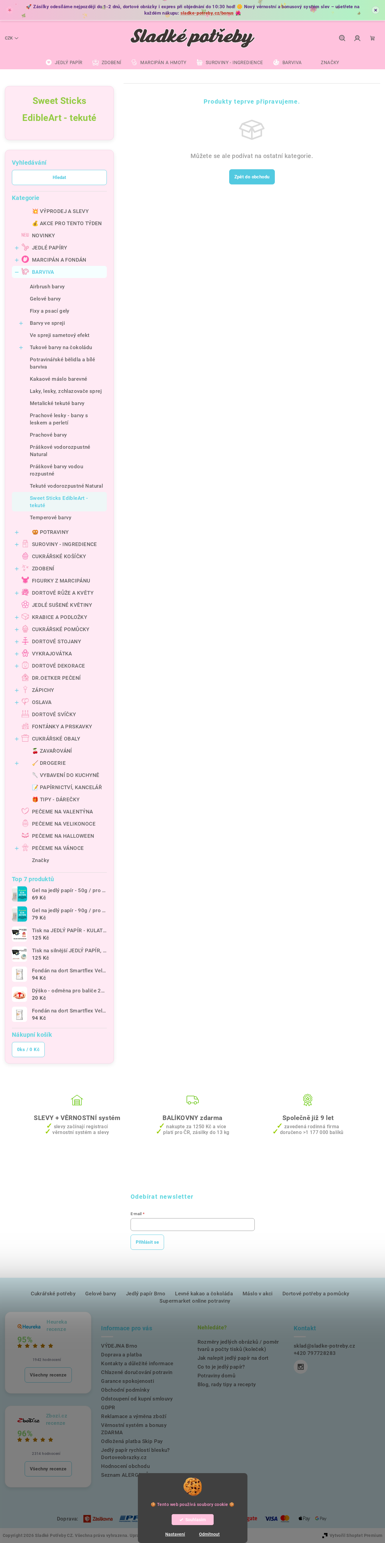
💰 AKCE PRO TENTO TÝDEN (67, 223)
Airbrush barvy (47, 287)
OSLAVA (41, 702)
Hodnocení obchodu (125, 1466)
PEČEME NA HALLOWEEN (63, 836)
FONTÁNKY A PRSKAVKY (62, 726)
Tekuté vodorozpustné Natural (66, 486)
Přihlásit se (147, 1242)
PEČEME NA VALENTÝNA (62, 812)
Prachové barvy (48, 435)
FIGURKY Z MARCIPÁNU (61, 581)
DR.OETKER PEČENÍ (56, 678)
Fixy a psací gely (49, 311)
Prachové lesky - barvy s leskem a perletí (59, 419)
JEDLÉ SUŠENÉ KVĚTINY (62, 605)
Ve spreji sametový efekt (60, 335)
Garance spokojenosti (127, 1381)
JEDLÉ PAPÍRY (49, 248)
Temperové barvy (50, 517)
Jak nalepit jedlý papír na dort (233, 1358)
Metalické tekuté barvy (57, 403)
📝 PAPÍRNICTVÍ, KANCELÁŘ (67, 787)
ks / (28, 1049)
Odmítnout (209, 1534)
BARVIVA (43, 272)
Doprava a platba (121, 1355)
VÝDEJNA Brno (119, 1346)
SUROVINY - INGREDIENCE (64, 544)
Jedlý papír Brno (145, 1293)
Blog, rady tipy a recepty (227, 1384)
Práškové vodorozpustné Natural (60, 450)
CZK (9, 38)
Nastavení (175, 1534)
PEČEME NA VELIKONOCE (64, 824)
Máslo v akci (258, 1293)
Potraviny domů (217, 1376)
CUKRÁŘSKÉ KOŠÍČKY (59, 556)
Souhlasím (195, 1519)
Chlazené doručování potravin (136, 1372)
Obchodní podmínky (125, 1390)
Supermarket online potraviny (194, 1301)
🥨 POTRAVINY (50, 532)
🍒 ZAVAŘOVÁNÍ (52, 751)
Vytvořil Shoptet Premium (356, 1535)
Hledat (59, 177)
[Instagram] (301, 1367)
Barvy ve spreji (47, 323)
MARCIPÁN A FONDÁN (59, 260)
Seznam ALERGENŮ (125, 1475)
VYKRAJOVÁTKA (52, 654)
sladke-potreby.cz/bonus (207, 13)
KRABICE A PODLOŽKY (59, 617)
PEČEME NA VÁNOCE (58, 848)
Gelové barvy (45, 299)
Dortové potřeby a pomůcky (315, 1293)
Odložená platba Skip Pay (132, 1441)
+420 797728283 (315, 1353)
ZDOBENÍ (43, 568)
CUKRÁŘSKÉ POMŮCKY (60, 629)
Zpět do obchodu (252, 177)
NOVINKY (43, 235)
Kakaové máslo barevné (58, 379)
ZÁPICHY (43, 690)
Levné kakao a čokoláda (204, 1293)
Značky (40, 860)
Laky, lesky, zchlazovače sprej (66, 391)
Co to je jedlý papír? (221, 1367)
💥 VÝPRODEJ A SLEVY (60, 211)
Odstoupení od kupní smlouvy (137, 1399)
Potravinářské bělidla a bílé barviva (62, 363)
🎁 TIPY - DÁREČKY (55, 799)
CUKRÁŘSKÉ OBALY (56, 739)
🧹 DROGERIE (49, 763)
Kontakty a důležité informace (137, 1363)
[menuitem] (64, 62)
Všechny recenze (48, 1375)
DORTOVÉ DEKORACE (58, 666)
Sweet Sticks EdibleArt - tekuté (59, 501)
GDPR (108, 1407)
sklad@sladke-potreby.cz (324, 1346)
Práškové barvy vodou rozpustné (56, 470)
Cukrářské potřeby (53, 1293)
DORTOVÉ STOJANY (56, 641)
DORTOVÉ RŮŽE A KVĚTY (62, 593)
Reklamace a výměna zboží (133, 1416)
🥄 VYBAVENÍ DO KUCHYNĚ (65, 775)
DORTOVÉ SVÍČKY (54, 714)
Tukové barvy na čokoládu (61, 347)
